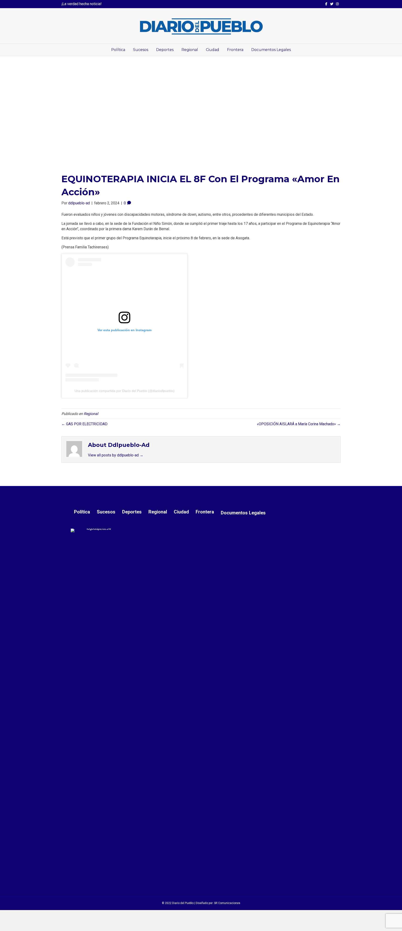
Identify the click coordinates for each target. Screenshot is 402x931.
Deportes (165, 49)
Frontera (235, 49)
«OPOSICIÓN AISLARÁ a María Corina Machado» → (299, 424)
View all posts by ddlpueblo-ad (115, 455)
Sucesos (140, 49)
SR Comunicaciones (227, 903)
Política (118, 49)
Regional (189, 49)
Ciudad (212, 49)
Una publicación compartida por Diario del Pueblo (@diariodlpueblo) (124, 391)
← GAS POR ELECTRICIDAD (84, 424)
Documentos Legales (271, 49)
